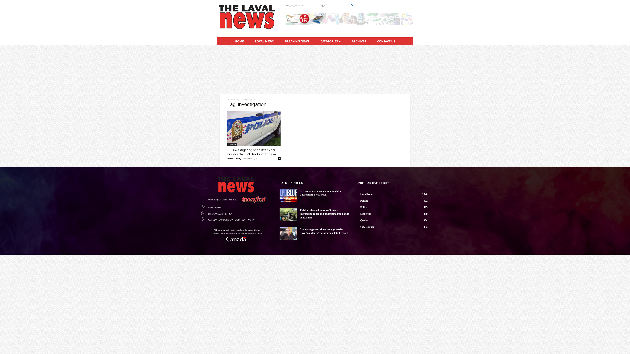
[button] (352, 5)
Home (230, 99)
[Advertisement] (315, 70)
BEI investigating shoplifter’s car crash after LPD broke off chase (251, 152)
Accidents (232, 144)
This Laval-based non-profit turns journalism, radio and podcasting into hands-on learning (325, 214)
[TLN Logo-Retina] (247, 17)
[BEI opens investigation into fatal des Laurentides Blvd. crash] (288, 195)
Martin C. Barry (234, 158)
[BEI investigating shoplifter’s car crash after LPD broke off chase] (254, 128)
